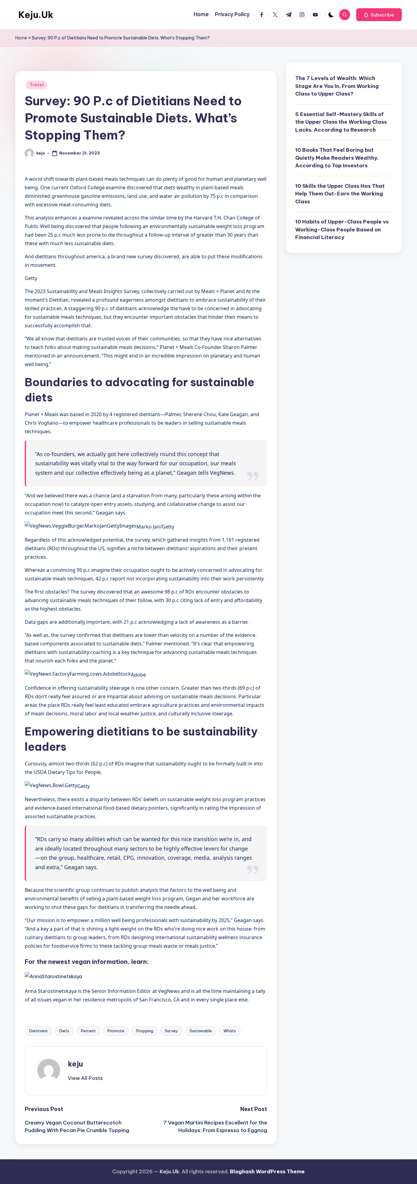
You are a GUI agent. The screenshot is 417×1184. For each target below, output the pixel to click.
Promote (115, 1030)
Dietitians (38, 1030)
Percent (88, 1030)
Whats (229, 1030)
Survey (171, 1030)
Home (21, 38)
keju (75, 1063)
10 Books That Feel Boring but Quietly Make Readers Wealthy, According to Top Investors (337, 158)
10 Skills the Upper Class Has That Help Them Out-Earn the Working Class (340, 193)
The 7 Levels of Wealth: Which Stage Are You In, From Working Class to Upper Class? (337, 86)
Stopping (144, 1030)
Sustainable (201, 1030)
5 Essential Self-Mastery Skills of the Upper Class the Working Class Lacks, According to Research (341, 122)
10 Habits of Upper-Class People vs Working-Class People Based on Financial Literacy (342, 229)
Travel (37, 84)
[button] (379, 14)
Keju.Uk (35, 14)
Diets (64, 1030)
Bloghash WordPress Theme (267, 1171)
